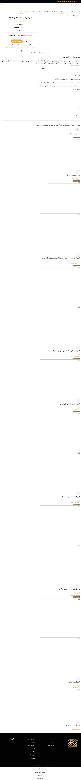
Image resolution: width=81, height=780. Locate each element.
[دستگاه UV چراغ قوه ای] (64, 704)
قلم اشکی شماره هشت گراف (69, 589)
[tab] (48, 53)
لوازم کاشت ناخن (71, 11)
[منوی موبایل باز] (79, 5)
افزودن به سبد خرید (16, 41)
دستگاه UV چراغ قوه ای (71, 725)
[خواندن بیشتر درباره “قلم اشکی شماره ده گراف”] (78, 493)
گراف (78, 354)
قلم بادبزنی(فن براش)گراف (70, 404)
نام (79, 108)
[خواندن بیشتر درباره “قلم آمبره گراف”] (78, 679)
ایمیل (78, 115)
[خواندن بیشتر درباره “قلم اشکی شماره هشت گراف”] (78, 586)
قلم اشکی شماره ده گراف (70, 497)
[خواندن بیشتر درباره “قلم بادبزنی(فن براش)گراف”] (78, 401)
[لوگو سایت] (74, 5)
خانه (79, 11)
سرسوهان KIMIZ (73, 175)
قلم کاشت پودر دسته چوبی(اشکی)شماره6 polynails (61, 258)
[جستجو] (40, 5)
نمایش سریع (74, 172)
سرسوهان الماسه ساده (52, 11)
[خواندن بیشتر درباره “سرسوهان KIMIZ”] (78, 172)
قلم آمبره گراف (74, 682)
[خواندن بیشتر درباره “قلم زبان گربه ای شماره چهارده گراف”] (78, 347)
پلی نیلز (78, 261)
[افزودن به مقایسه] (70, 172)
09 (58, 1)
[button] (78, 722)
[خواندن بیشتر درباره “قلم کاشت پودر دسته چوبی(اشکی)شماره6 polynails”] (78, 255)
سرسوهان (62, 11)
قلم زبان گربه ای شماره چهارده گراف (66, 351)
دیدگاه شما (76, 89)
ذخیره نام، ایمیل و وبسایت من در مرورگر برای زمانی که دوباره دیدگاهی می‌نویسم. (58, 125)
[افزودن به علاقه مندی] (66, 172)
